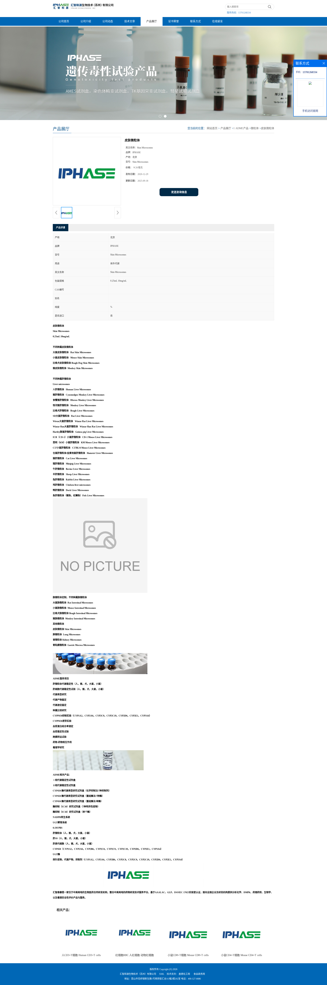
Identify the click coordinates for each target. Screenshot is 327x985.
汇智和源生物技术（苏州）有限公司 (138, 974)
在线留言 (217, 21)
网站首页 (212, 128)
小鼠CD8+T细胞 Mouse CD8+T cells (188, 955)
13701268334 (244, 12)
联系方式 (195, 21)
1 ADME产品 (240, 128)
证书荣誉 (173, 21)
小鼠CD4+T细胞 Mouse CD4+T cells (241, 955)
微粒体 (255, 128)
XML (161, 974)
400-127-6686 (194, 978)
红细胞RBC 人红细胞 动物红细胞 (134, 955)
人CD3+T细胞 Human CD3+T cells (81, 955)
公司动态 (107, 21)
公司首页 (63, 21)
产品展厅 (151, 21)
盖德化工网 (184, 974)
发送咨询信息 (179, 192)
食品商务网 (199, 974)
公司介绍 (85, 21)
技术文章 (129, 21)
